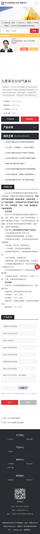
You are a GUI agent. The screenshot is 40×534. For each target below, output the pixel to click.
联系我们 (29, 119)
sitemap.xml (17, 530)
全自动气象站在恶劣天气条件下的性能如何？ (21, 153)
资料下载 (10, 468)
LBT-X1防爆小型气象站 (15, 422)
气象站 (29, 23)
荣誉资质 (29, 439)
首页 (13, 23)
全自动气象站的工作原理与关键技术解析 (21, 158)
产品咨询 (10, 119)
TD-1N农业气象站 (13, 418)
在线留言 (10, 480)
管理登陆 (27, 530)
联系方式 (29, 480)
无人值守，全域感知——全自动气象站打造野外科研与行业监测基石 (21, 147)
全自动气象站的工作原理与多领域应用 (20, 142)
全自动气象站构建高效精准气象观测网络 (21, 169)
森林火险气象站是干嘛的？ (16, 163)
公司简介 (10, 439)
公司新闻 (10, 464)
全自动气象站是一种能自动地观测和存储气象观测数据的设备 (21, 174)
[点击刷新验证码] (23, 388)
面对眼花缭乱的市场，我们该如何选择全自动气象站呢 (21, 180)
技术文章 (29, 464)
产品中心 (21, 23)
